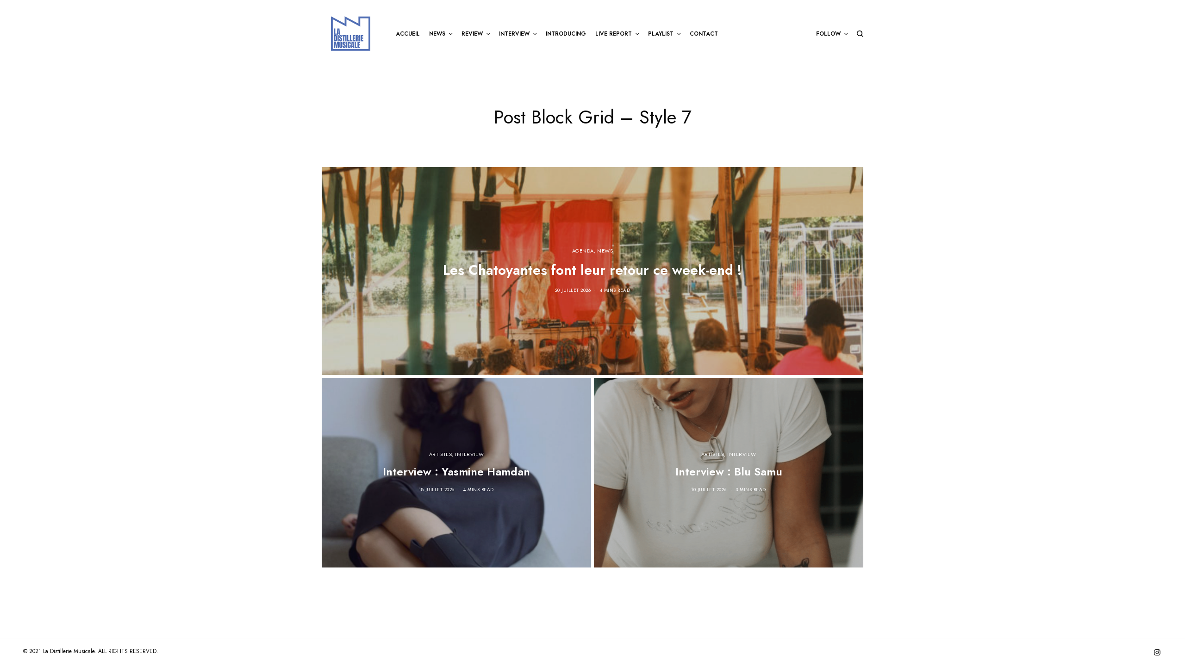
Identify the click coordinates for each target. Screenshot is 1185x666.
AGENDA (583, 250)
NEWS (605, 250)
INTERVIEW (469, 454)
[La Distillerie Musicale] (351, 33)
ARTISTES (440, 454)
